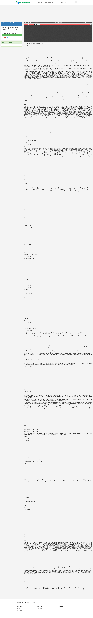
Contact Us (18, 615)
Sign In (49, 2)
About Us (18, 608)
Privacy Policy (19, 610)
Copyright (18, 613)
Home (39, 2)
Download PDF (12, 35)
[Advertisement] (11, 13)
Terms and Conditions (20, 612)
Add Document (44, 2)
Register (53, 2)
